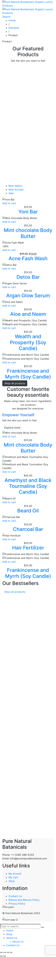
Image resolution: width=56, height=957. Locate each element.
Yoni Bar (28, 180)
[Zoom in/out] (1, 952)
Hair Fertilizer (28, 548)
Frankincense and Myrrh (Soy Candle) (28, 374)
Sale (11, 193)
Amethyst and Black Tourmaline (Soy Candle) (28, 486)
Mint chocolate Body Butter (28, 233)
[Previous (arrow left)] (1, 956)
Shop (12, 881)
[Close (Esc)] (11, 952)
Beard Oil (28, 511)
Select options (10, 152)
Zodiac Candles (28, 161)
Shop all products (14, 383)
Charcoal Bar (28, 529)
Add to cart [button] (9, 70)
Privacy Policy (17, 903)
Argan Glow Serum (28, 139)
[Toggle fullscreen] (4, 952)
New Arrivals (16, 189)
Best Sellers (15, 185)
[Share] (8, 952)
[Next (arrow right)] (4, 956)
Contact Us (15, 896)
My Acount (15, 873)
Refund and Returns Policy (24, 899)
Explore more (12, 427)
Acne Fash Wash (28, 101)
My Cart (13, 877)
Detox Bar (28, 120)
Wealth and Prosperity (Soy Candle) (28, 342)
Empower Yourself (18, 415)
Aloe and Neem (28, 79)
